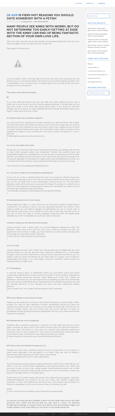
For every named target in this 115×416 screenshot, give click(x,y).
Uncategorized (26, 21)
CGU (53, 414)
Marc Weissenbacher (41, 21)
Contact (65, 414)
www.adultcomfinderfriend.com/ (35, 166)
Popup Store (92, 78)
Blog (89, 64)
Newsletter (81, 414)
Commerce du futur (95, 71)
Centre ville (92, 67)
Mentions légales (37, 414)
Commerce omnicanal (96, 74)
